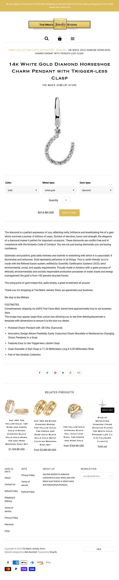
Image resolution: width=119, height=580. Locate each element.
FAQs (7, 531)
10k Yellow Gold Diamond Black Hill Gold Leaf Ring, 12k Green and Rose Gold (74, 434)
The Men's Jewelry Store (59, 85)
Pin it (55, 372)
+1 (70, 372)
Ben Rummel (31, 552)
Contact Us (10, 484)
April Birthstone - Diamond (49, 50)
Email (78, 372)
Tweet (47, 372)
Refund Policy (11, 491)
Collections (24, 50)
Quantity (53, 200)
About (8, 478)
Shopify (53, 552)
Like (39, 372)
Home (12, 50)
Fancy (63, 372)
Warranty (9, 524)
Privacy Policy (11, 518)
